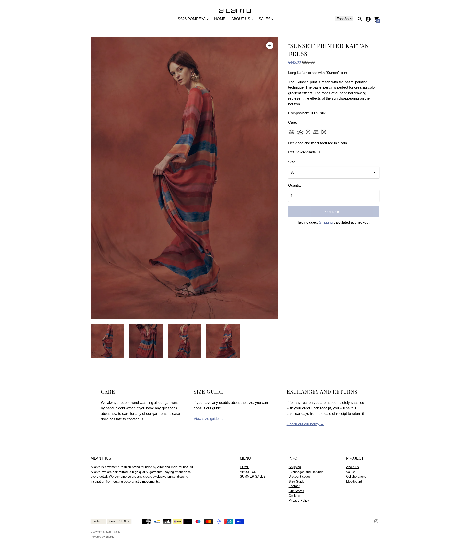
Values (351, 472)
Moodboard (354, 481)
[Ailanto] (235, 10)
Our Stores (296, 491)
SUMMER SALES (253, 476)
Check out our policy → (305, 424)
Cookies (294, 495)
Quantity (295, 185)
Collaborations (356, 476)
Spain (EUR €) (118, 521)
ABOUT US (248, 472)
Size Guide (296, 481)
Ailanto (116, 531)
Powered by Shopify (102, 536)
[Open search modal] (360, 19)
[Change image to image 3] (184, 340)
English (97, 521)
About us (352, 467)
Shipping (326, 222)
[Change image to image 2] (146, 340)
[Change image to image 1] (107, 341)
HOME (219, 19)
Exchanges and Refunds (306, 472)
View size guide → (208, 418)
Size (291, 162)
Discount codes (300, 476)
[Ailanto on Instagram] (376, 521)
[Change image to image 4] (223, 340)
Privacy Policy (299, 500)
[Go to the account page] (368, 19)
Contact (294, 486)
